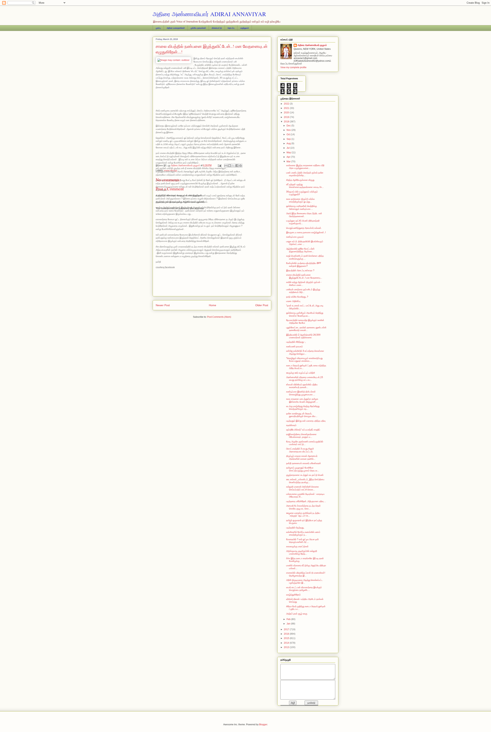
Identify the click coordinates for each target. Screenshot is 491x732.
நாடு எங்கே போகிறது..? (297, 296)
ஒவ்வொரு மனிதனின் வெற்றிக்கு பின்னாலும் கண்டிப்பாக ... (301, 207)
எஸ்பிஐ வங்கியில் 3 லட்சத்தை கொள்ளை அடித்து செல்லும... (305, 352)
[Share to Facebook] (237, 165)
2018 (287, 121)
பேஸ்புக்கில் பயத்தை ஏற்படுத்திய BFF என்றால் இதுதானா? (303, 264)
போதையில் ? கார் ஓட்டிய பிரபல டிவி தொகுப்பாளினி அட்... (302, 540)
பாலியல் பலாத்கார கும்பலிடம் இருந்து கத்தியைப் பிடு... (303, 290)
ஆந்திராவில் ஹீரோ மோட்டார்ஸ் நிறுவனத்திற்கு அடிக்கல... (300, 250)
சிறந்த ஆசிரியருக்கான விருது (300, 180)
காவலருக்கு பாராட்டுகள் (297, 546)
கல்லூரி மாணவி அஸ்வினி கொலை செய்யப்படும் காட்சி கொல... (302, 488)
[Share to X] (233, 165)
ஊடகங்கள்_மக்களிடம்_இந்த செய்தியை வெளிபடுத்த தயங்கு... (305, 480)
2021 (287, 108)
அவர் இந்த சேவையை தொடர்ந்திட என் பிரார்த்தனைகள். (304, 214)
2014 (287, 643)
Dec (289, 125)
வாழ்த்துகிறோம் (293, 594)
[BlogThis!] (229, 165)
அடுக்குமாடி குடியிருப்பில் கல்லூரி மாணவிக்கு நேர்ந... (301, 552)
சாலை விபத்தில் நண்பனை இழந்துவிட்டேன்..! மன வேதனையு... (304, 276)
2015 (287, 638)
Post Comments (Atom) (219, 317)
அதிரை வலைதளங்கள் (176, 28)
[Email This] (226, 165)
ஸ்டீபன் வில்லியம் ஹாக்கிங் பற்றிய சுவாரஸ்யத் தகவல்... (302, 386)
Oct (289, 134)
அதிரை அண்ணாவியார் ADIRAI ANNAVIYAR (209, 14)
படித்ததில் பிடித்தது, (295, 527)
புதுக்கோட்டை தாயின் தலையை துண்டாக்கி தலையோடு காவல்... (306, 329)
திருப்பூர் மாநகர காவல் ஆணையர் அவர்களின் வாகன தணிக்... (301, 457)
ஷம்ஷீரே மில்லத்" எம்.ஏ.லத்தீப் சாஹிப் (303, 429)
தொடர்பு (231, 28)
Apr (289, 157)
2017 (287, 629)
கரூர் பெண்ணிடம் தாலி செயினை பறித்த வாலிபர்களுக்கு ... (305, 257)
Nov (289, 130)
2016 (287, 634)
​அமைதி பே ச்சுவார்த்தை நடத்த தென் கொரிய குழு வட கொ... (303, 507)
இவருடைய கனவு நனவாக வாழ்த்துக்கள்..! (306, 232)
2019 (287, 117)
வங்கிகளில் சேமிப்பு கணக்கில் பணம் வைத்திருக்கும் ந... (303, 533)
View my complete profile (293, 67)
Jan (289, 623)
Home (212, 305)
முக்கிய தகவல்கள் (198, 28)
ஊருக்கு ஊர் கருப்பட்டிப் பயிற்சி (300, 372)
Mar (289, 161)
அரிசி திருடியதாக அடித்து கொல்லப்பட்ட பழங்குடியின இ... (304, 581)
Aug (289, 143)
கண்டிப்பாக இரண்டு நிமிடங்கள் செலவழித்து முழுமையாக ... (301, 393)
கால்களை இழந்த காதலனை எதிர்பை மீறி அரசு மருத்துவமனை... (305, 166)
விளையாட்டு (217, 28)
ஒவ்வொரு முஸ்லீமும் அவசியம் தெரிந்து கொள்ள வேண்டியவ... (304, 314)
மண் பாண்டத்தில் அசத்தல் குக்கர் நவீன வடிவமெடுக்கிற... (304, 174)
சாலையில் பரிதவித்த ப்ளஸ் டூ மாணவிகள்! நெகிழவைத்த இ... (305, 574)
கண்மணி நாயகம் (294, 346)
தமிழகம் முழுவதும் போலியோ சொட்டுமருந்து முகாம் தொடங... (302, 469)
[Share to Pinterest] (240, 165)
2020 (287, 112)
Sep (289, 139)
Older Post (261, 305)
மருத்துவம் (244, 28)
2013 (287, 647)
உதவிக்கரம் (291, 425)
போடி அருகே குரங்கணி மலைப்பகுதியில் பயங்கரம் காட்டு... (304, 443)
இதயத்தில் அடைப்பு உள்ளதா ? (300, 270)
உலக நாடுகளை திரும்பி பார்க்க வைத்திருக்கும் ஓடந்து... (300, 200)
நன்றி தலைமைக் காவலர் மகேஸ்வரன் (303, 463)
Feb (289, 619)
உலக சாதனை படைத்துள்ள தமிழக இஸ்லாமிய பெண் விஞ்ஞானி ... (302, 400)
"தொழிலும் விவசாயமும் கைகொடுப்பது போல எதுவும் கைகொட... (304, 359)
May (289, 152)
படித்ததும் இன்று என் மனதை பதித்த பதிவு (305, 420)
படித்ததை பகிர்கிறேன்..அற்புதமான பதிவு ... (306, 501)
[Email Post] (219, 165)
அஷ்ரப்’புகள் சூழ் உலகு (296, 613)
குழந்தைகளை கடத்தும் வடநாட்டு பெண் (305, 475)
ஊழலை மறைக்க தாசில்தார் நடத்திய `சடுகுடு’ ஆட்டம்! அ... (303, 514)
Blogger (263, 724)
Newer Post (163, 305)
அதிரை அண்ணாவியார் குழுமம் (312, 45)
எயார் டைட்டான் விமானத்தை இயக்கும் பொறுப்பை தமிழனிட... (304, 588)
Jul (288, 148)
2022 (287, 103)
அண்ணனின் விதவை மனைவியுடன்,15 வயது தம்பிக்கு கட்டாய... (304, 378)
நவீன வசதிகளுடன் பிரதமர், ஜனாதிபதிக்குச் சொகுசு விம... (301, 415)
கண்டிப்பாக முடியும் (295, 236)
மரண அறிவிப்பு (293, 301)
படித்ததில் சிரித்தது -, (296, 342)
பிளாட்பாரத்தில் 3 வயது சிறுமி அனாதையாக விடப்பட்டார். (300, 450)
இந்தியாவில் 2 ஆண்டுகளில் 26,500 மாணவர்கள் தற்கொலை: (303, 336)
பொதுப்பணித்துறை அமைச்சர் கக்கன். (304, 228)
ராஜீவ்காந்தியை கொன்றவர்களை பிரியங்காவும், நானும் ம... (301, 435)
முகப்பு (158, 28)
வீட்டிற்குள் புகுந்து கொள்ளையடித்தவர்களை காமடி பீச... (305, 185)
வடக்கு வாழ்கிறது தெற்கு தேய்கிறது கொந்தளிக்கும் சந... (303, 407)
